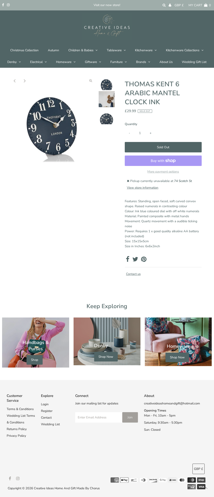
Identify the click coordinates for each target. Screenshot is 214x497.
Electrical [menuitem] (36, 62)
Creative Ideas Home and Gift (55, 488)
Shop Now (105, 357)
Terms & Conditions (20, 409)
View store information (142, 188)
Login (45, 404)
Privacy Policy (16, 436)
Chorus (95, 488)
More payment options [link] (163, 171)
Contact (46, 417)
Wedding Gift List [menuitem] (194, 62)
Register (46, 411)
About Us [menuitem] (166, 62)
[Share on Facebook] (127, 260)
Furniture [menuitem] (116, 62)
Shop (34, 360)
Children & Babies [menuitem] (80, 50)
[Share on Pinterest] (143, 260)
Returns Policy (17, 429)
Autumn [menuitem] (53, 50)
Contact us (133, 274)
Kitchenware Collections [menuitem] (182, 50)
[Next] (24, 80)
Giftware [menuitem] (91, 62)
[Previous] (14, 80)
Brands (141, 62)
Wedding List (50, 424)
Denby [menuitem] (12, 62)
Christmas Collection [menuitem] (24, 50)
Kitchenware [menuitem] (144, 50)
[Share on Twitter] (135, 260)
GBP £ (179, 5)
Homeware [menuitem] (63, 62)
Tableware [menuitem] (114, 50)
